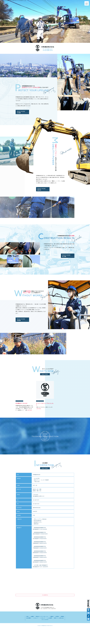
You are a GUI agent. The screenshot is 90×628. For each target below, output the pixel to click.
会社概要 (22, 112)
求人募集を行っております (21, 403)
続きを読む (30, 410)
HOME (27, 616)
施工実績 (67, 256)
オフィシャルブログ (45, 619)
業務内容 (43, 189)
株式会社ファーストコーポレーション (42, 616)
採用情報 (22, 319)
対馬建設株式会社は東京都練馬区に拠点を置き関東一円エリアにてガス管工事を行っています (13, 0)
